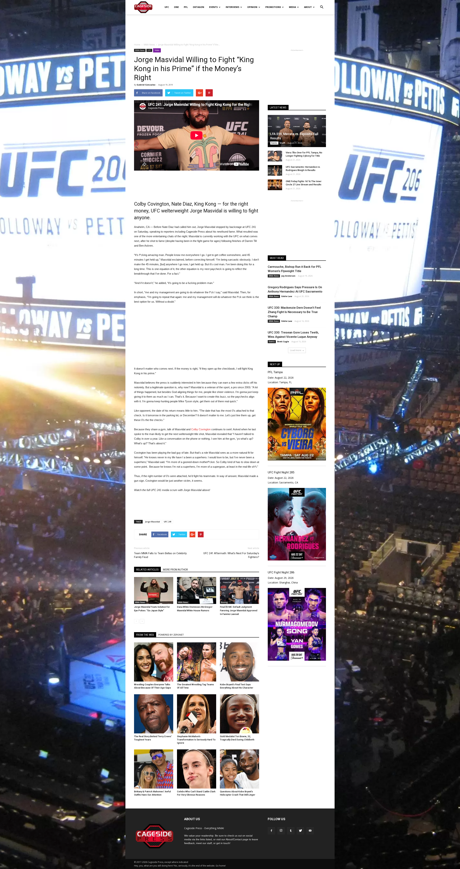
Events (213, 7)
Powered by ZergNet (171, 635)
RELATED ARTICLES (147, 569)
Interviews (232, 7)
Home (137, 44)
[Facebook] (271, 830)
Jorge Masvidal (152, 521)
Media (292, 7)
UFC (167, 7)
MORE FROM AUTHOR (175, 569)
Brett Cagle (283, 341)
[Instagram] (281, 830)
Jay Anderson (288, 275)
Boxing (224, 602)
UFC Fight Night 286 (281, 572)
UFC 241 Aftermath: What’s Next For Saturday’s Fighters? (231, 555)
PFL (186, 7)
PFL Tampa (275, 372)
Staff (282, 143)
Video (157, 50)
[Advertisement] (230, 27)
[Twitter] (300, 830)
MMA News (139, 50)
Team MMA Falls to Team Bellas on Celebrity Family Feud (160, 555)
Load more (295, 350)
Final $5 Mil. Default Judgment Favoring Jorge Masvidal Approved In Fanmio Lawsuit (238, 610)
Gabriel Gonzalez (146, 84)
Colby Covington (200, 429)
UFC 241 (167, 521)
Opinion (252, 7)
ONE (176, 7)
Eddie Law (286, 296)
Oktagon (198, 7)
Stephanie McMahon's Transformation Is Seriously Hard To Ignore (196, 739)
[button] (321, 4)
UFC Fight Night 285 (281, 472)
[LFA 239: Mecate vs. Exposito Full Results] (297, 131)
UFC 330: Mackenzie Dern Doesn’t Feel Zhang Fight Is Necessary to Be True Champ (294, 312)
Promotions (273, 7)
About (308, 7)
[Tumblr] (290, 830)
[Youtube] (310, 830)
